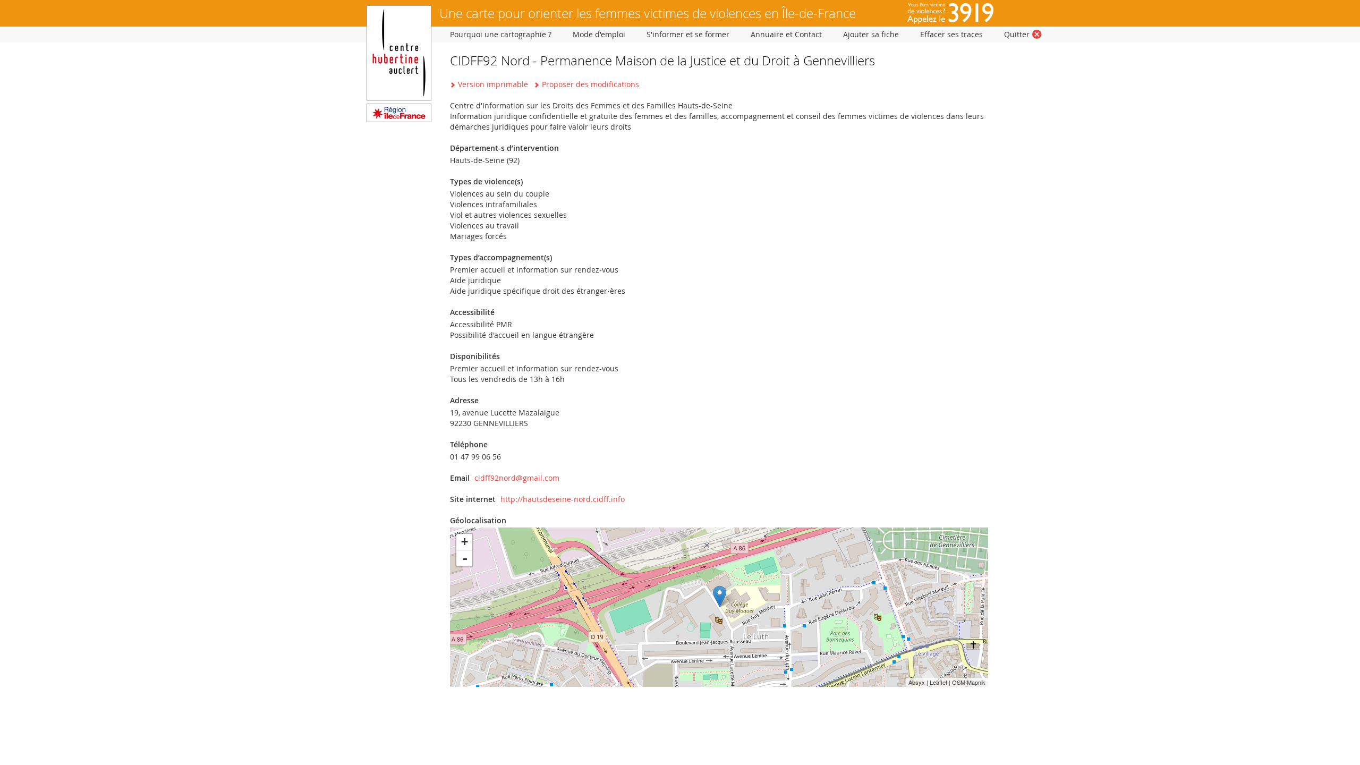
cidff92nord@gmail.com (516, 478)
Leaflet (938, 682)
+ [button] (464, 541)
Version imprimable (493, 84)
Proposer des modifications (590, 84)
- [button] (465, 558)
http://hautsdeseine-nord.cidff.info (562, 499)
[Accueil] (399, 119)
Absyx (916, 682)
